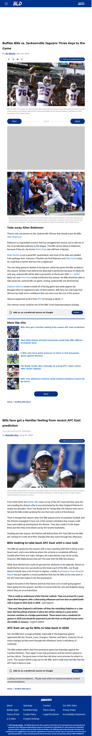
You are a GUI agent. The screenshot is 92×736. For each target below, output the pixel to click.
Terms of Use (13, 714)
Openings (27, 705)
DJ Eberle (10, 54)
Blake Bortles (13, 255)
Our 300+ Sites (70, 705)
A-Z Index (11, 719)
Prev (14, 121)
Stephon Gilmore (15, 286)
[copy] (21, 59)
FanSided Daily (30, 710)
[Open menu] (6, 3)
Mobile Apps (13, 710)
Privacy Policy (69, 710)
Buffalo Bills (33, 502)
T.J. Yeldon (74, 274)
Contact (47, 705)
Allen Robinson (14, 237)
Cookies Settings (31, 719)
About (9, 705)
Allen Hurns (71, 258)
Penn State (41, 249)
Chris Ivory (26, 277)
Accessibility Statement (74, 714)
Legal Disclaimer (51, 714)
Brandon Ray (12, 435)
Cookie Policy (29, 714)
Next (77, 121)
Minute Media (18, 725)
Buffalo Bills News (23, 402)
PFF (40, 299)
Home (9, 402)
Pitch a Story (49, 710)
